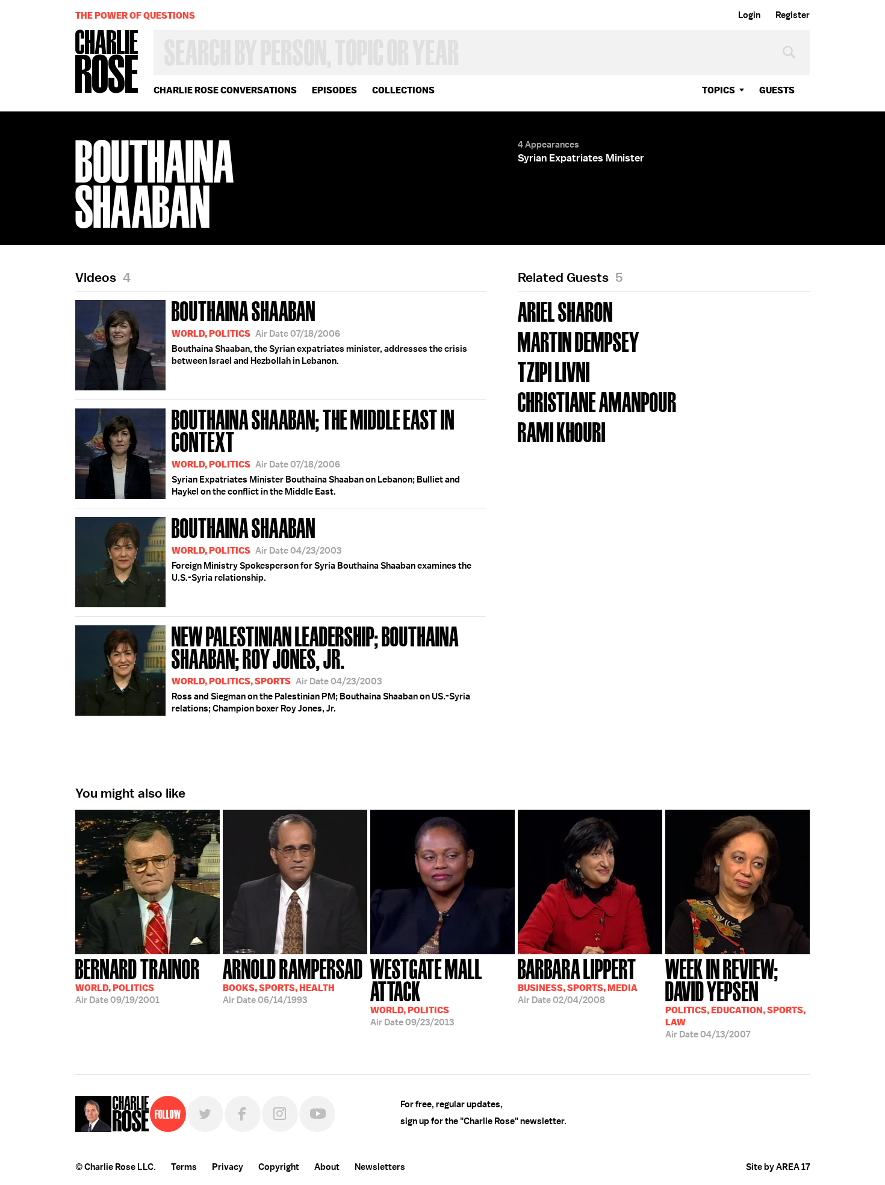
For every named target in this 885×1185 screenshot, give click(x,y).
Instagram (280, 1114)
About (327, 1167)
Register (792, 15)
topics (718, 90)
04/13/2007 (735, 997)
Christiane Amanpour (597, 401)
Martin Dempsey (578, 341)
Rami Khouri (562, 431)
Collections (403, 90)
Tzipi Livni (554, 371)
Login (749, 15)
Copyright (278, 1167)
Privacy (227, 1167)
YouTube (317, 1114)
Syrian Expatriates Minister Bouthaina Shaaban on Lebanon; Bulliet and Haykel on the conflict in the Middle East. (316, 451)
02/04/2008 (578, 980)
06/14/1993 (293, 980)
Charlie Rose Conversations (225, 90)
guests (777, 90)
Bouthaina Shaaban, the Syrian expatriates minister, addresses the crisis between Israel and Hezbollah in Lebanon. (319, 331)
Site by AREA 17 (778, 1167)
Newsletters (380, 1167)
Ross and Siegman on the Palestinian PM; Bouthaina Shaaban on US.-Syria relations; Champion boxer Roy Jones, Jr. (321, 667)
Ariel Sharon (565, 310)
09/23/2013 (426, 991)
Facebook (243, 1114)
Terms (184, 1167)
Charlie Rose (107, 62)
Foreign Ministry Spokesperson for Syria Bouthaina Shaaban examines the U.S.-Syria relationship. (321, 548)
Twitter (205, 1114)
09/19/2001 (137, 980)
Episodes (334, 90)
